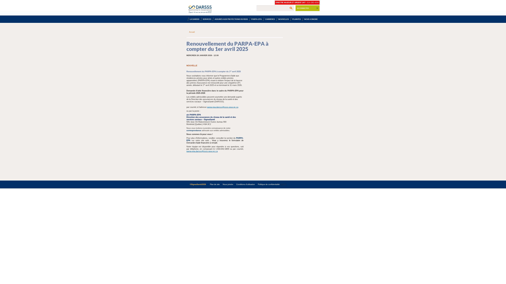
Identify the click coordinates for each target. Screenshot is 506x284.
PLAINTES (296, 19)
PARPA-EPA (256, 19)
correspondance (193, 130)
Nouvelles (283, 19)
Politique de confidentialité (269, 184)
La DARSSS (194, 19)
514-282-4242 (313, 2)
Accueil (192, 32)
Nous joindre (311, 19)
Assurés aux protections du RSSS (231, 19)
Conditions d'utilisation (245, 184)
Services (207, 19)
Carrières (270, 19)
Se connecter (303, 8)
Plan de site (215, 184)
